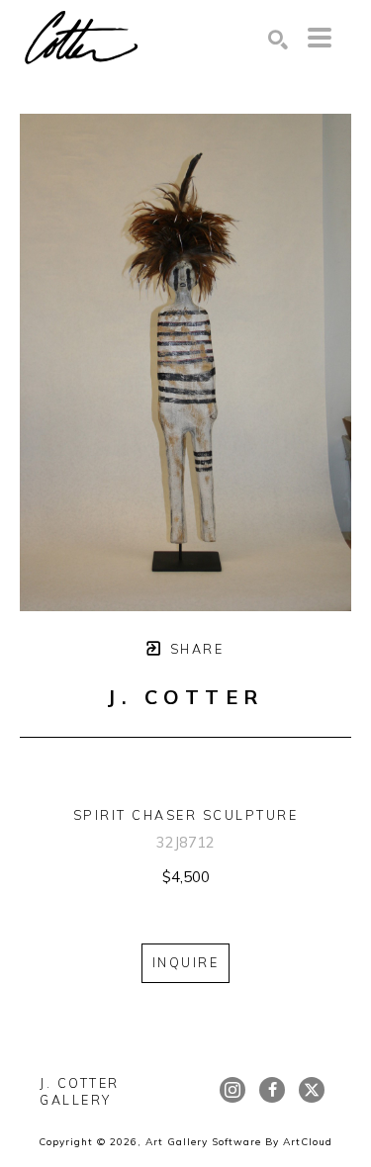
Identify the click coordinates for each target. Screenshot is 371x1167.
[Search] (278, 39)
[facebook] (272, 1090)
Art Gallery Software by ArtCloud (238, 1141)
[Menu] (319, 37)
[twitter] (312, 1090)
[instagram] (232, 1090)
